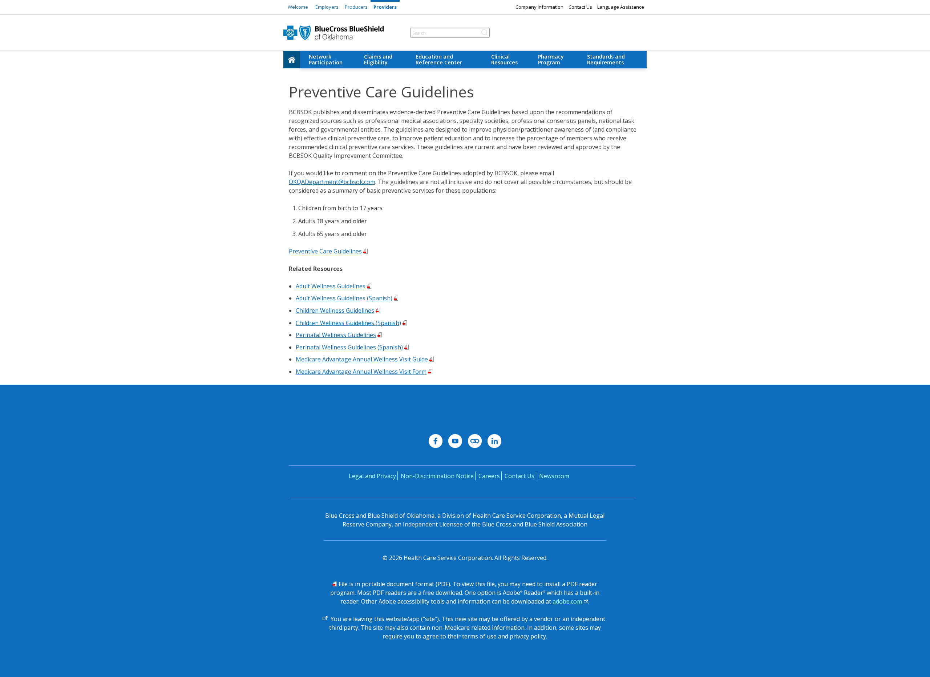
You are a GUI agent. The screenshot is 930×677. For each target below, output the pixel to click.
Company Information (539, 7)
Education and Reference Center (439, 59)
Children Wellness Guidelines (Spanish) (348, 323)
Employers (327, 7)
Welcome (298, 7)
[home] (291, 59)
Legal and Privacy (372, 476)
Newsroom (554, 476)
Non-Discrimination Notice (437, 476)
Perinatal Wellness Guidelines (336, 335)
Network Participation (326, 59)
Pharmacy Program (551, 59)
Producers (356, 7)
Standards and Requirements (606, 59)
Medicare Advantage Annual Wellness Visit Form (361, 372)
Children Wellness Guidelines (335, 311)
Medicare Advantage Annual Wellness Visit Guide (362, 359)
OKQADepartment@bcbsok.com (332, 182)
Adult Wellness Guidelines (330, 286)
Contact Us (580, 7)
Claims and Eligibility (378, 59)
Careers (489, 476)
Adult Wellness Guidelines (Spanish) (344, 298)
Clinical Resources (504, 59)
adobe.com (567, 601)
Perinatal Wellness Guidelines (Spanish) (349, 347)
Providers (385, 7)
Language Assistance (620, 7)
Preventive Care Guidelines (325, 251)
